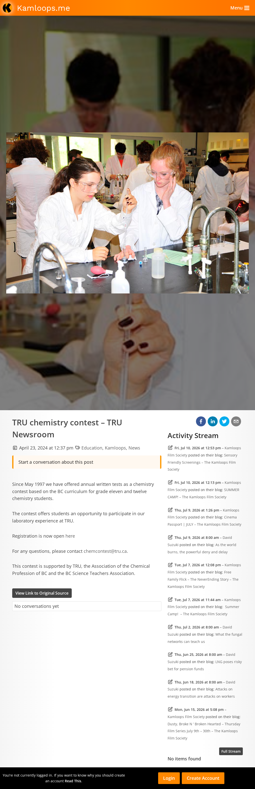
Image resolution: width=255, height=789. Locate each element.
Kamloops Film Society (186, 716)
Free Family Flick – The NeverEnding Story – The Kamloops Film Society (203, 579)
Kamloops (115, 448)
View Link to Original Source (41, 593)
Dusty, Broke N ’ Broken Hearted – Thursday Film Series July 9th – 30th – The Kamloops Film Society (204, 731)
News (134, 448)
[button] (201, 421)
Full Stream (231, 751)
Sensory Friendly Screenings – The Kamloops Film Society (202, 462)
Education (91, 448)
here (70, 536)
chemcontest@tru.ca (105, 551)
